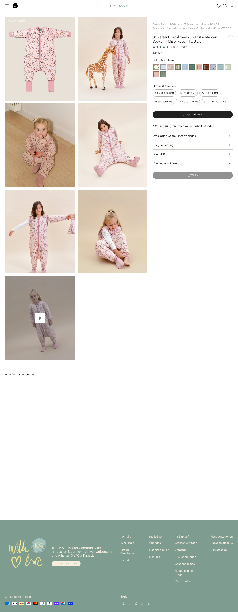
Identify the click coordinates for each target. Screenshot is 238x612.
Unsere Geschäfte (127, 551)
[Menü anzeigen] (6, 6)
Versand (180, 549)
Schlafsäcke (219, 549)
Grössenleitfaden (186, 543)
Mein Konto (182, 581)
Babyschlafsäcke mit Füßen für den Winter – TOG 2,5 (190, 24)
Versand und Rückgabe (168, 163)
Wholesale (127, 543)
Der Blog (154, 556)
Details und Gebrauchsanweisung (174, 135)
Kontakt (125, 560)
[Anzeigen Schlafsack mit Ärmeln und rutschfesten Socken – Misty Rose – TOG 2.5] (40, 318)
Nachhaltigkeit (159, 549)
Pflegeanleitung (163, 145)
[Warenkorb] (231, 6)
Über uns (155, 543)
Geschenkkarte (185, 563)
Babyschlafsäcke (222, 543)
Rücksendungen (185, 556)
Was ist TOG (160, 154)
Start (155, 24)
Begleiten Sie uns (66, 563)
